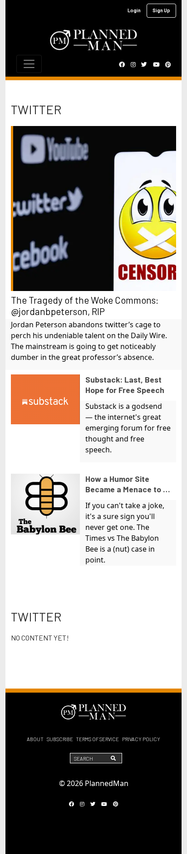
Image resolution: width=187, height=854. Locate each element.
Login (134, 10)
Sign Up (161, 10)
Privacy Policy (141, 739)
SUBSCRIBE (60, 739)
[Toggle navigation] (29, 64)
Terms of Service (97, 739)
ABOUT (35, 739)
